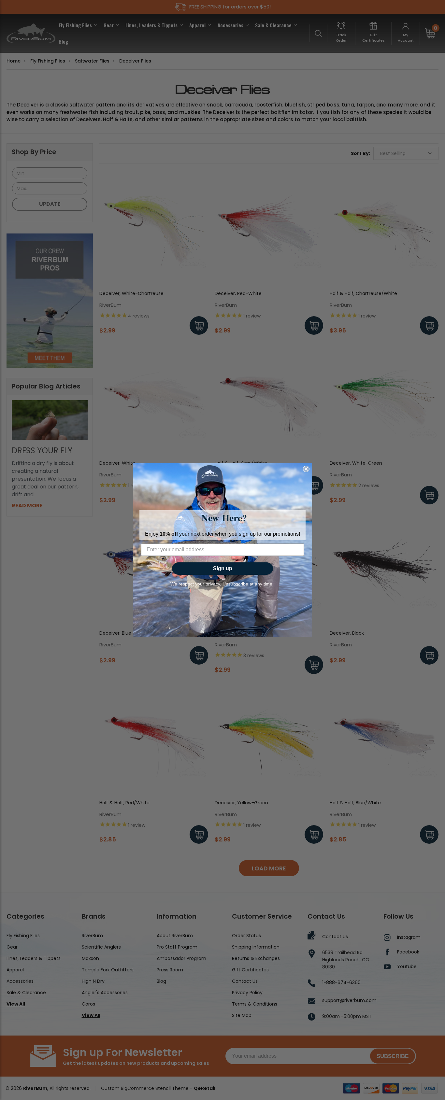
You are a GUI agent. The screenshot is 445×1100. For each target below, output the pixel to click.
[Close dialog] (306, 469)
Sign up (222, 568)
